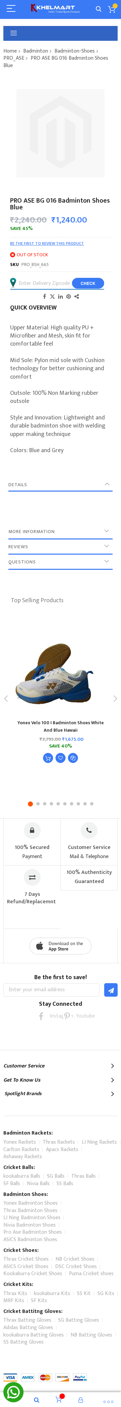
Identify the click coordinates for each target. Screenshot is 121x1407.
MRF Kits (13, 1300)
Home (10, 51)
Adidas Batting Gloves (28, 1327)
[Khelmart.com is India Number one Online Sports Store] (55, 9)
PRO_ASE (13, 58)
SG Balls (56, 1176)
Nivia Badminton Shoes (29, 1225)
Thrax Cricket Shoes (26, 1259)
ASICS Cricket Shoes (25, 1266)
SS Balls (64, 1183)
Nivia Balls (38, 1183)
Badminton (35, 51)
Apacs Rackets (62, 1149)
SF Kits (39, 1300)
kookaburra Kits (52, 1293)
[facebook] (41, 1016)
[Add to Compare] (73, 758)
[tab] (60, 485)
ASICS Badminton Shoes (30, 1239)
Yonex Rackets (19, 1142)
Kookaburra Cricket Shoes (32, 1273)
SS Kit (84, 1293)
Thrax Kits (15, 1293)
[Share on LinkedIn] (60, 296)
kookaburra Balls (21, 1176)
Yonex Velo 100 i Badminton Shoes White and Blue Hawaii (60, 726)
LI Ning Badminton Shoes (32, 1217)
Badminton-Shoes (74, 51)
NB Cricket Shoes (74, 1259)
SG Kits (105, 1293)
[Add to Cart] (48, 758)
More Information (31, 531)
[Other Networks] (76, 296)
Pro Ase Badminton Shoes (32, 1232)
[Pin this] (68, 296)
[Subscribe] (111, 990)
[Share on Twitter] (52, 296)
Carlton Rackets (21, 1149)
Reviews (18, 547)
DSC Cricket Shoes (76, 1266)
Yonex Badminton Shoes (30, 1203)
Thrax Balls (83, 1176)
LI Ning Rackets (99, 1142)
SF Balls (11, 1183)
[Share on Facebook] (44, 296)
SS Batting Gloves (23, 1342)
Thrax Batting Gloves (27, 1320)
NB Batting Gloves (91, 1335)
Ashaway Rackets (22, 1156)
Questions (22, 562)
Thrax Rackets (59, 1142)
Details (17, 485)
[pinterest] (67, 1016)
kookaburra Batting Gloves (33, 1335)
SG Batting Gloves (78, 1320)
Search (99, 9)
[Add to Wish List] (60, 758)
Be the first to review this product (47, 243)
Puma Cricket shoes (91, 1273)
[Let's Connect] (13, 1401)
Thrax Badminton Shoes (30, 1210)
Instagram (54, 1016)
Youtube (80, 1016)
